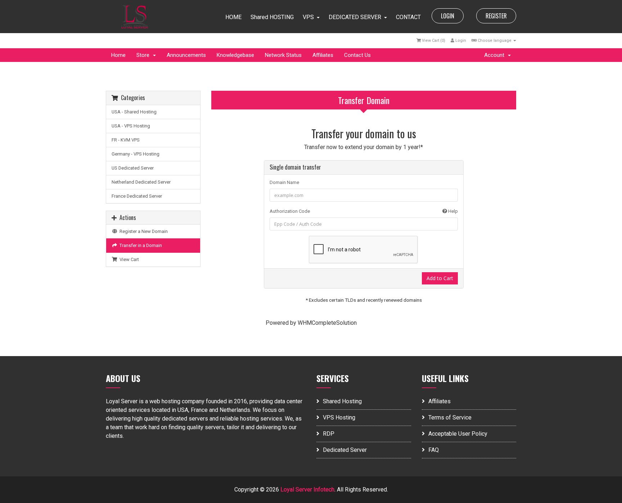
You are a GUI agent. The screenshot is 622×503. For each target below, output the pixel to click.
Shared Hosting (342, 401)
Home (118, 55)
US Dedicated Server (133, 168)
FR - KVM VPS (126, 140)
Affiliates (322, 55)
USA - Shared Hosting (134, 111)
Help (452, 211)
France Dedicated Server (137, 196)
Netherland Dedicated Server (141, 182)
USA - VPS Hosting (131, 126)
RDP (328, 433)
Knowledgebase (235, 55)
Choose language (495, 40)
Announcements (186, 55)
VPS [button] (308, 17)
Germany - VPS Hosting (135, 154)
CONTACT (408, 17)
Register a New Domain (142, 231)
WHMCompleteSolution (327, 322)
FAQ (433, 449)
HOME (233, 17)
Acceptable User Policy (457, 433)
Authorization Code (364, 211)
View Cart (128, 259)
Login (460, 40)
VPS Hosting (339, 417)
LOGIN (447, 16)
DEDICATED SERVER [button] (355, 17)
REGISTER (496, 16)
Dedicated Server (345, 449)
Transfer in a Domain (139, 245)
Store (144, 55)
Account (495, 55)
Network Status (283, 55)
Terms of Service (450, 417)
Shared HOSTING (272, 17)
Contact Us (357, 55)
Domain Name (284, 182)
